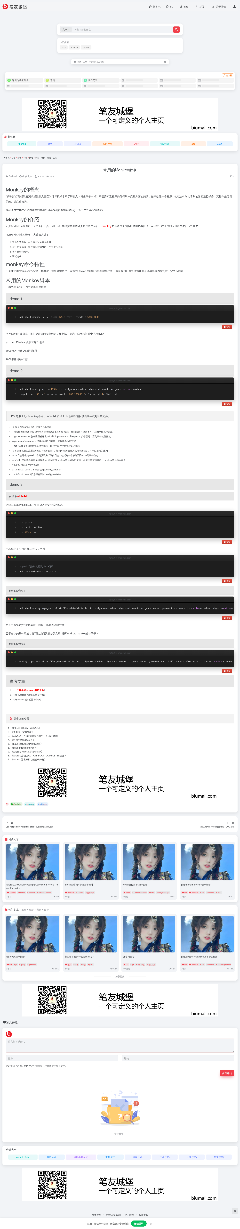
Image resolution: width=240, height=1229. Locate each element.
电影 (43, 157)
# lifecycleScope (163, 892)
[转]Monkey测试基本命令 (27, 699)
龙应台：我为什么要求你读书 (79, 956)
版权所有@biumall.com (120, 308)
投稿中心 (143, 1214)
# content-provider (223, 964)
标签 (19, 157)
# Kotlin (151, 892)
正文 (55, 157)
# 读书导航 (151, 964)
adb (193, 143)
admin (40, 176)
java (64, 47)
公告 (14, 157)
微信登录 (138, 1223)
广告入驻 (227, 75)
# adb (202, 892)
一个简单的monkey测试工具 (29, 690)
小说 (192, 1157)
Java (219, 143)
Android (74, 47)
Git (10, 964)
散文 (50, 143)
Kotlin (128, 892)
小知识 (77, 143)
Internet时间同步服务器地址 (79, 884)
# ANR (218, 892)
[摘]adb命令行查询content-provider (199, 956)
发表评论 (227, 1073)
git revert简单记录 (15, 956)
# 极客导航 (140, 964)
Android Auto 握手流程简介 (27, 751)
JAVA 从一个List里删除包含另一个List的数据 (35, 735)
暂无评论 (12, 1022)
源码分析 (165, 143)
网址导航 (81, 1157)
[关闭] (165, 62)
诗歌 (136, 143)
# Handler (31, 892)
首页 (8, 157)
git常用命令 (129, 956)
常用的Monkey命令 (120, 169)
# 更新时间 (90, 892)
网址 (31, 157)
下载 (110, 1157)
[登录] (234, 6)
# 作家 (76, 964)
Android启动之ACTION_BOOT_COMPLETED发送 (38, 755)
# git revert (31, 964)
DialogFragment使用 (23, 747)
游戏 (138, 1157)
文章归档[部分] (113, 1214)
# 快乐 (90, 964)
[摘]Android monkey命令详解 (79, 633)
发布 (24, 909)
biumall (86, 47)
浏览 (39, 909)
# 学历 (83, 964)
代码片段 (107, 143)
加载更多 (120, 976)
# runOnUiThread (44, 892)
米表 (37, 157)
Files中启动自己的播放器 (26, 728)
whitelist (22, 496)
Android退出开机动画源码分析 (28, 759)
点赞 (46, 909)
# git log (22, 964)
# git (15, 964)
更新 (31, 909)
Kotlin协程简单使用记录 (135, 884)
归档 (49, 157)
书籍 (25, 157)
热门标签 (129, 1214)
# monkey (29, 804)
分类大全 (96, 1214)
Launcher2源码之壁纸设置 (26, 743)
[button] (66, 29)
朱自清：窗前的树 (22, 732)
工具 (165, 1157)
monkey (107, 226)
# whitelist (42, 804)
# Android (21, 892)
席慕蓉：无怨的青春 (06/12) (89, 61)
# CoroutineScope (139, 892)
